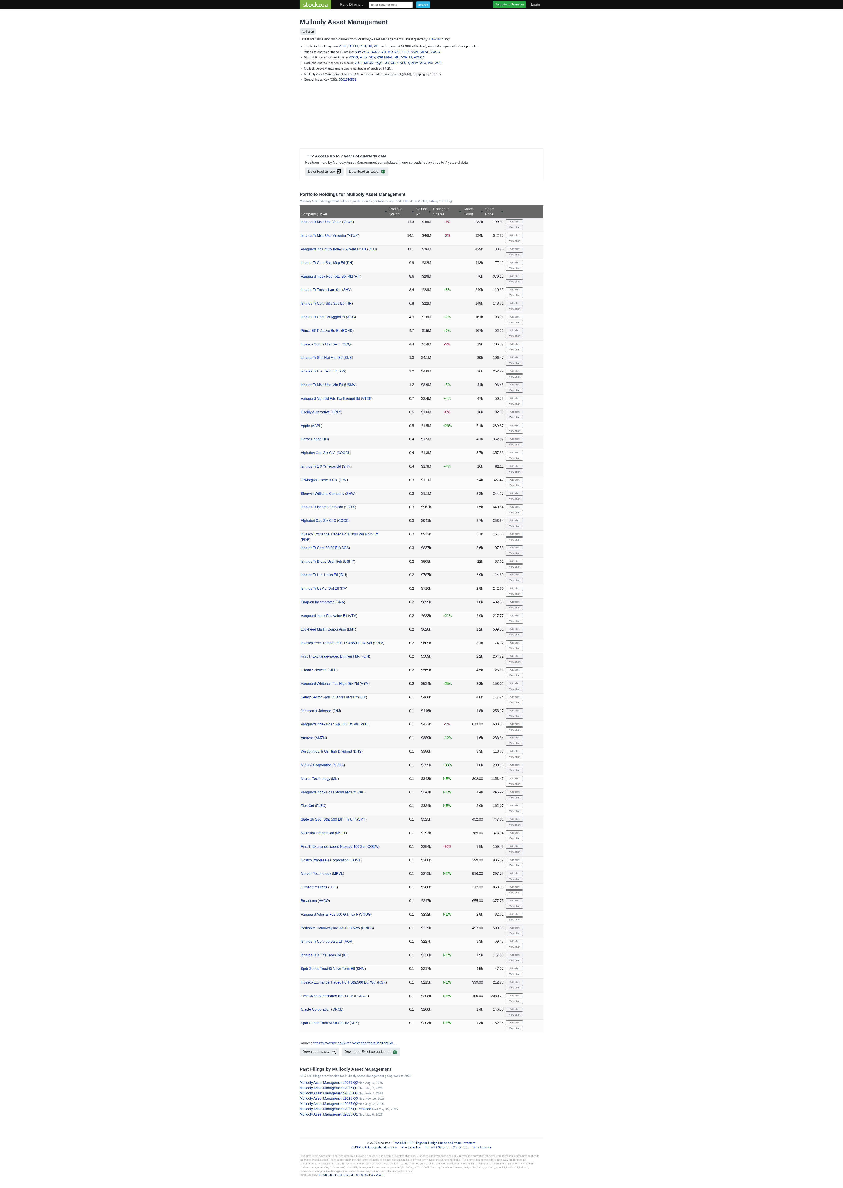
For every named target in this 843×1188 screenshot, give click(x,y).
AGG (365, 52)
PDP (431, 63)
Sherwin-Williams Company (322, 493)
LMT (351, 629)
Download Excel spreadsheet (367, 1052)
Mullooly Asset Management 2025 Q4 (329, 1093)
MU (390, 52)
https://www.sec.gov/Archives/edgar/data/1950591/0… (354, 1043)
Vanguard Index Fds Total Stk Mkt (327, 276)
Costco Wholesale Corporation (325, 860)
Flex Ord (307, 806)
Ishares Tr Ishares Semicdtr (322, 507)
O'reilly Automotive (315, 412)
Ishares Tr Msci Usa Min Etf (322, 385)
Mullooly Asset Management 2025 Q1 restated (335, 1109)
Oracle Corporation (315, 1009)
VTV (352, 616)
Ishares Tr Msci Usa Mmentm (323, 235)
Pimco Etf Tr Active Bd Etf (320, 331)
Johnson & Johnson (316, 711)
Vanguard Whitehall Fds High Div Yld (330, 683)
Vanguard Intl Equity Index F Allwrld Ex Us (333, 249)
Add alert (308, 31)
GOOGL (343, 453)
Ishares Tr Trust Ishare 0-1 (321, 290)
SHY (347, 466)
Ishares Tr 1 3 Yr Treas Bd (321, 466)
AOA (345, 548)
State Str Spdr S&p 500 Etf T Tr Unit (328, 819)
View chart (514, 227)
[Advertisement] (421, 116)
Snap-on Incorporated (318, 602)
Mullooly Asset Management (344, 21)
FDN (365, 656)
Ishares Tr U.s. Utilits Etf (319, 575)
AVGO (324, 901)
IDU (343, 575)
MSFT (341, 833)
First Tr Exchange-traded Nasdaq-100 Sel (333, 846)
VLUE (343, 46)
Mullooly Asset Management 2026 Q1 (329, 1088)
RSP (379, 57)
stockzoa (315, 4)
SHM (361, 969)
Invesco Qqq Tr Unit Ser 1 (321, 344)
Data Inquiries (482, 1147)
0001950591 (347, 79)
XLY (362, 697)
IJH (369, 46)
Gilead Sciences (313, 670)
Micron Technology (315, 779)
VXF (397, 52)
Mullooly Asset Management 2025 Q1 (329, 1114)
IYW (342, 371)
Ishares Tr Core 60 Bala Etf (322, 941)
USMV (350, 385)
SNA (340, 602)
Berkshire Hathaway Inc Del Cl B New (330, 928)
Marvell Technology (316, 873)
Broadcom (309, 901)
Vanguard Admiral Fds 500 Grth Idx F (329, 914)
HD (325, 439)
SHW (350, 493)
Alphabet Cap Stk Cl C (318, 521)
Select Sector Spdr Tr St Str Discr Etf (329, 697)
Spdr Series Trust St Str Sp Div (325, 1023)
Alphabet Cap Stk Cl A (318, 453)
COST (355, 860)
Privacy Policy (411, 1147)
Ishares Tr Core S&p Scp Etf (322, 303)
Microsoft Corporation (317, 833)
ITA (343, 588)
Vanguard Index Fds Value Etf (324, 616)
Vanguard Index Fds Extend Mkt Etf (328, 792)
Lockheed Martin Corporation (323, 629)
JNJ (337, 711)
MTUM (353, 46)
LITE (333, 887)
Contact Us (460, 1147)
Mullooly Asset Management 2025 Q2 (329, 1104)
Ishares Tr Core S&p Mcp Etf (323, 263)
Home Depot (311, 439)
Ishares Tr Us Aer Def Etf (320, 588)
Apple (305, 426)
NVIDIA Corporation (316, 765)
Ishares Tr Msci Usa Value (321, 222)
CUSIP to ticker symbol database (374, 1147)
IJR (386, 63)
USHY (349, 561)
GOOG (343, 521)
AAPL (415, 52)
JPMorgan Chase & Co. (319, 480)
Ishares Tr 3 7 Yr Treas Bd (321, 955)
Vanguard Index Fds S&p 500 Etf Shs (330, 724)
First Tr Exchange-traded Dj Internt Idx (330, 656)
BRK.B (367, 928)
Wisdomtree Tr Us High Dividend (326, 751)
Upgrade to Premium (509, 4)
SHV (358, 52)
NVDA (339, 765)
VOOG (435, 52)
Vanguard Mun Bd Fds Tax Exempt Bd (330, 398)
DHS (358, 751)
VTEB (366, 398)
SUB (348, 358)
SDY (372, 57)
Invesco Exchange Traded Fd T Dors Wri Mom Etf (339, 534)
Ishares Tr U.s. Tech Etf (319, 371)
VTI (376, 46)
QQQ (379, 63)
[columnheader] (344, 211)
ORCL (337, 1009)
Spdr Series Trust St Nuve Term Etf (328, 969)
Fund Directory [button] (351, 4)
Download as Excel (364, 171)
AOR (438, 63)
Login (535, 4)
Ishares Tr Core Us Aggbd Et (323, 317)
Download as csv (321, 171)
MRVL (424, 52)
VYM (365, 683)
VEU (363, 46)
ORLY (394, 63)
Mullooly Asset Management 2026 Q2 (329, 1083)
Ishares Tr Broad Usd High (321, 561)
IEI (410, 57)
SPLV (378, 643)
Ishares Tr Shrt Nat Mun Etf (321, 358)
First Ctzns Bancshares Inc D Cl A (327, 996)
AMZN (321, 738)
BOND (375, 52)
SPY (362, 819)
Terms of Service (436, 1147)
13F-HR (434, 39)
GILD (332, 670)
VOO (422, 63)
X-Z (381, 1175)
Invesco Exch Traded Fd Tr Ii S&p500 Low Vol (336, 643)
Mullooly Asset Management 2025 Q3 (329, 1098)
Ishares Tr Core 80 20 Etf (320, 548)
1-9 (321, 1175)
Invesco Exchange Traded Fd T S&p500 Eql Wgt (338, 982)
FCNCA (419, 57)
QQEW (413, 63)
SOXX (350, 507)
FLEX (405, 52)
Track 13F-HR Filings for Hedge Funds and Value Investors (434, 1143)
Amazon (307, 738)
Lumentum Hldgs (314, 887)
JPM (343, 480)
